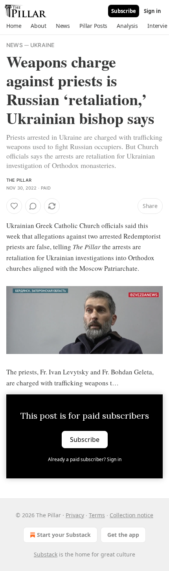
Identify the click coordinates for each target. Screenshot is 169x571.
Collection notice (131, 515)
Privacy (75, 515)
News (14, 45)
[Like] (14, 206)
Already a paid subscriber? (84, 459)
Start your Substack (64, 534)
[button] (14, 26)
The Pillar (18, 180)
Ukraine (42, 45)
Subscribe (123, 11)
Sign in (152, 11)
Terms (97, 515)
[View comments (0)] (33, 206)
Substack (45, 554)
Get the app (123, 534)
